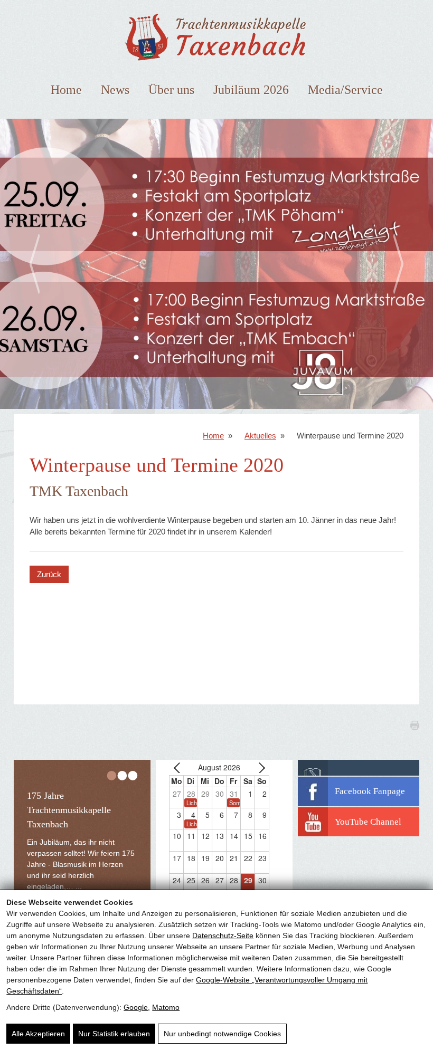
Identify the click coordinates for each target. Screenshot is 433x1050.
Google (136, 1007)
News (115, 90)
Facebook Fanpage (370, 791)
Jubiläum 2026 (251, 90)
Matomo (166, 1007)
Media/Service (345, 90)
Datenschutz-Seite (222, 935)
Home (66, 90)
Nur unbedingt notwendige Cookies (222, 1033)
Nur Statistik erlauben (114, 1033)
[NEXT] (259, 767)
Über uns (171, 90)
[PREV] (179, 767)
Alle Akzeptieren (38, 1033)
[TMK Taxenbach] (216, 63)
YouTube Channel (368, 822)
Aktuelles (260, 435)
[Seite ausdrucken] (399, 732)
